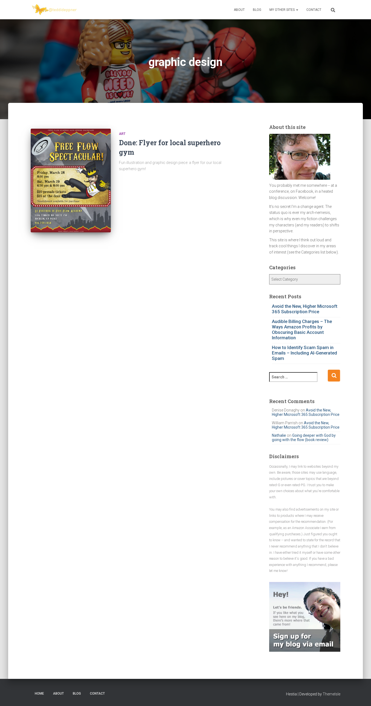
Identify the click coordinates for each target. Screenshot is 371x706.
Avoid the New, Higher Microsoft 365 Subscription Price (304, 308)
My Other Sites (282, 10)
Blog (257, 10)
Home (39, 693)
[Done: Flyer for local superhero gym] (71, 180)
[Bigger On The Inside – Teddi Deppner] (55, 10)
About (239, 10)
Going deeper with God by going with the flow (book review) (304, 437)
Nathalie (279, 435)
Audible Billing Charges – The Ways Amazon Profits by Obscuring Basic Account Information (302, 329)
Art (122, 134)
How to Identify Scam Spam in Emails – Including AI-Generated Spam (304, 353)
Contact (313, 10)
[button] (296, 10)
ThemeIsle (331, 694)
